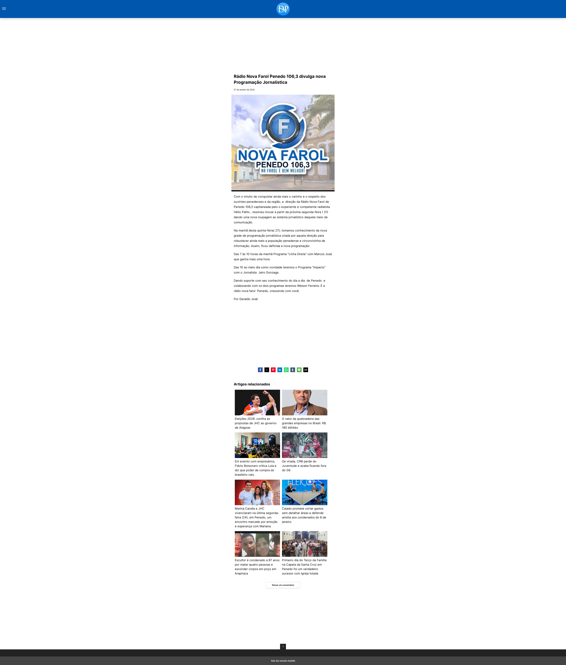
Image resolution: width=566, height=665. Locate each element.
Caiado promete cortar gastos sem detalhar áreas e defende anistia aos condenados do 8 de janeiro (304, 515)
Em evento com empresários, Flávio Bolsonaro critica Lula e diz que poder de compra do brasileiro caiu (255, 468)
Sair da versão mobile (283, 660)
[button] (260, 369)
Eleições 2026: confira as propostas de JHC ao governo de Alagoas (256, 423)
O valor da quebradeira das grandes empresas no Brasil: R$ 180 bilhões (304, 423)
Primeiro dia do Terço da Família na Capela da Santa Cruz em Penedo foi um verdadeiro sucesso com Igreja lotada (304, 566)
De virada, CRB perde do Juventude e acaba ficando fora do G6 (304, 466)
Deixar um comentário (283, 585)
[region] (283, 45)
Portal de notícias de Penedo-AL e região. (283, 9)
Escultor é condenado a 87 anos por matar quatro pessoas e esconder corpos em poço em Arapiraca (257, 566)
